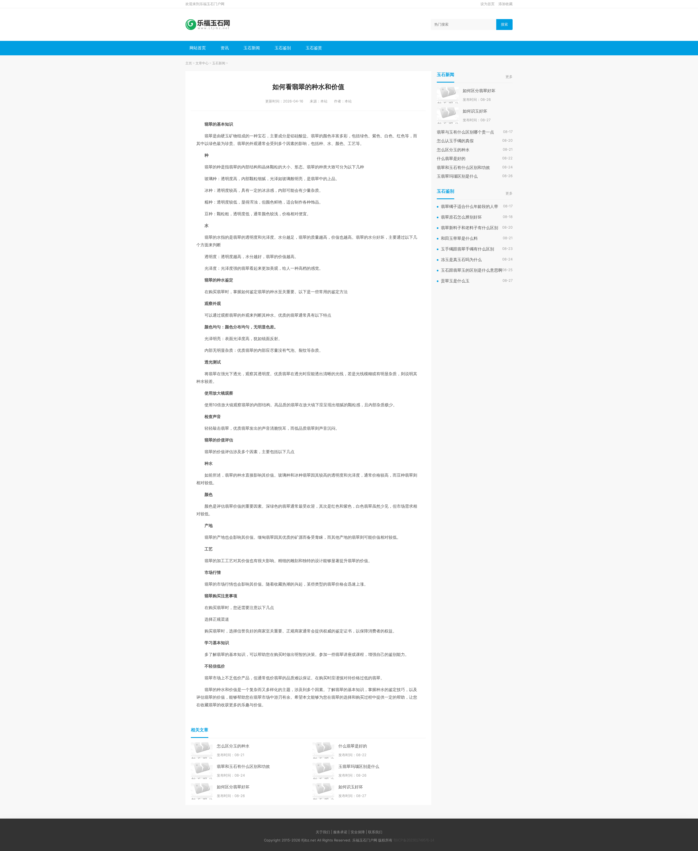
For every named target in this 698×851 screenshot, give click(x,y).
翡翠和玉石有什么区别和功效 (243, 766)
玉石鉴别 (283, 48)
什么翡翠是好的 (352, 746)
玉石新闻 (251, 48)
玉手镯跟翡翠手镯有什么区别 (467, 249)
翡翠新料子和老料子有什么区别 (469, 227)
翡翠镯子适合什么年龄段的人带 (469, 206)
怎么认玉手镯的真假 (455, 140)
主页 (188, 63)
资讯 (225, 48)
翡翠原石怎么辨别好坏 (461, 217)
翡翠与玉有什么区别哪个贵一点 (465, 132)
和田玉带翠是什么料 (459, 238)
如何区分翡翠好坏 (233, 787)
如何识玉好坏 (350, 787)
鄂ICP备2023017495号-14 (413, 840)
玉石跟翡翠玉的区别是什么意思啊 (471, 270)
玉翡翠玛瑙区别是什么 (358, 766)
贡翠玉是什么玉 (455, 280)
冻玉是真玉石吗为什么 (461, 259)
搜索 (504, 24)
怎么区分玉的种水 (233, 746)
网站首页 (197, 48)
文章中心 (202, 63)
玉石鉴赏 (314, 48)
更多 (509, 77)
